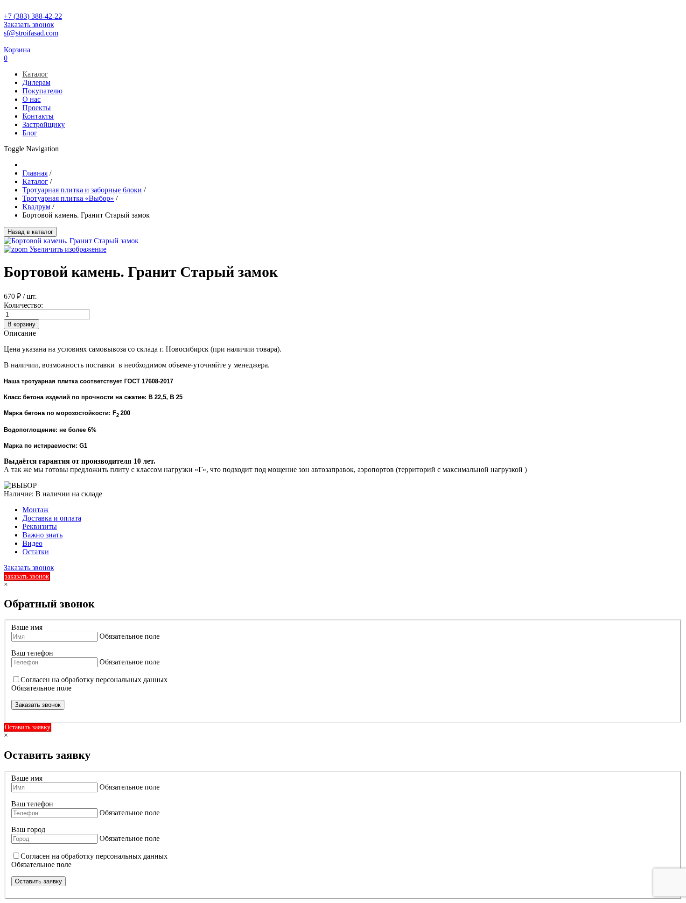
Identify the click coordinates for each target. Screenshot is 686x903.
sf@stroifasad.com (31, 33)
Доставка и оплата (51, 518)
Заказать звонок (29, 24)
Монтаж (35, 510)
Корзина (17, 50)
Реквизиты (39, 526)
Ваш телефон (32, 653)
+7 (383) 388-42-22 (33, 16)
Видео (32, 543)
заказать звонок (27, 576)
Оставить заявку (27, 727)
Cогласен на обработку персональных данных (94, 680)
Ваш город (28, 829)
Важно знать (42, 535)
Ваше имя (26, 627)
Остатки (35, 552)
